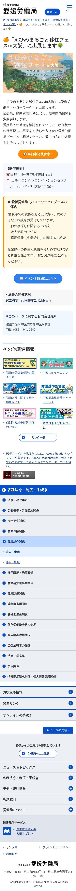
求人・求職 (13, 552)
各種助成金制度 (18, 614)
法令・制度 (13, 562)
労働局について (14, 810)
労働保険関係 (16, 531)
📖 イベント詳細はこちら (38, 278)
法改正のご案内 (18, 500)
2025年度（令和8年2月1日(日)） (29, 300)
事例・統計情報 (14, 788)
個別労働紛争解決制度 (22, 624)
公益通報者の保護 (19, 645)
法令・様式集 (16, 655)
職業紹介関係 (16, 541)
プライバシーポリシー (57, 847)
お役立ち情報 (12, 692)
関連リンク (11, 703)
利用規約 (11, 854)
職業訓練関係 (16, 593)
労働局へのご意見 (38, 753)
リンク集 (11, 847)
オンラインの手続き (17, 715)
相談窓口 (9, 799)
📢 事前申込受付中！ (38, 154)
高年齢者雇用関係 (19, 635)
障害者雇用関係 (18, 603)
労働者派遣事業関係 (20, 583)
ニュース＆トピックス (19, 767)
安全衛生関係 (16, 520)
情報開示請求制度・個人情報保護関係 (32, 676)
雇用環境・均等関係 (20, 572)
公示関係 (13, 666)
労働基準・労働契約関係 (23, 510)
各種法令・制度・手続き (21, 778)
